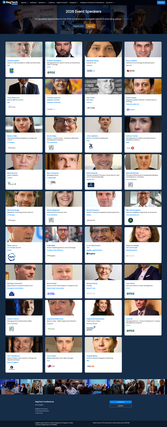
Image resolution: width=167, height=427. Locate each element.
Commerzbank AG (132, 215)
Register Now (78, 26)
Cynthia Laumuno (54, 98)
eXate (9, 250)
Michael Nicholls (132, 173)
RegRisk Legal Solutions (94, 250)
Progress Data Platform (55, 250)
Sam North (130, 283)
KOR (88, 141)
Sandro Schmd (13, 319)
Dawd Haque (131, 98)
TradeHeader (51, 178)
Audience (52, 3)
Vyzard (9, 178)
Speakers (41, 3)
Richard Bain (52, 283)
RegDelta (120, 406)
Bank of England (12, 362)
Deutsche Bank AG (132, 104)
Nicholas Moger (13, 210)
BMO (128, 142)
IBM (8, 102)
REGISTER (161, 2)
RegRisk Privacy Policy (41, 409)
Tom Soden (51, 356)
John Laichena (92, 136)
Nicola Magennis (53, 210)
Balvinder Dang (92, 61)
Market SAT (91, 179)
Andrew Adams (13, 61)
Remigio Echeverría (14, 283)
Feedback (33, 3)
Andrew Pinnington (54, 61)
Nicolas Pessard (93, 210)
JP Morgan (11, 142)
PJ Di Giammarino (93, 245)
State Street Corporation (55, 288)
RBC (8, 65)
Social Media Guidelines (42, 411)
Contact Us (127, 19)
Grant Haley (51, 136)
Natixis (89, 215)
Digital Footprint (62, 3)
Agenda (23, 3)
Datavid (89, 65)
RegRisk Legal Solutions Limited (44, 423)
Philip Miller (51, 245)
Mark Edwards (92, 173)
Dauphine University (54, 102)
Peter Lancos (12, 245)
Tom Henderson (13, 356)
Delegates (72, 3)
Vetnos (89, 102)
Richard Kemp (92, 283)
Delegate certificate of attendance (92, 3)
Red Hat (129, 65)
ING (88, 361)
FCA (48, 361)
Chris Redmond (13, 98)
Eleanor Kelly (12, 136)
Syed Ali (129, 319)
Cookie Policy (39, 413)
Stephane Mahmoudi (55, 319)
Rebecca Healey (132, 245)
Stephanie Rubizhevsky (95, 319)
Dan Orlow (91, 98)
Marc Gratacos (53, 173)
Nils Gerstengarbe (133, 210)
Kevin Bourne (12, 173)
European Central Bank (15, 288)
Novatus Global (92, 324)
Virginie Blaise (92, 356)
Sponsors (109, 3)
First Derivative (52, 142)
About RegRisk (39, 405)
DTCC (49, 67)
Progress (50, 324)
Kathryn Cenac (132, 136)
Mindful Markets (131, 250)
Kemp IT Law (91, 288)
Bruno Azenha (131, 61)
